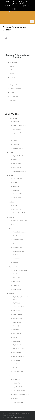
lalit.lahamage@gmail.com (24, 6)
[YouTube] (19, 8)
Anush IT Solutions (8, 415)
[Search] (22, 8)
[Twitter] (16, 8)
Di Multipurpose (15, 417)
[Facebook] (13, 8)
